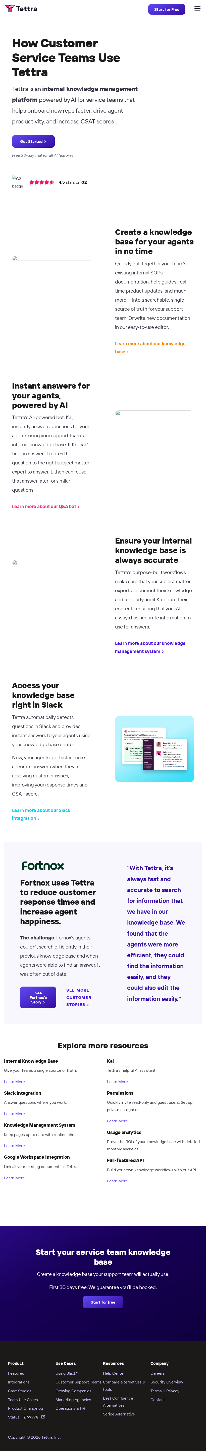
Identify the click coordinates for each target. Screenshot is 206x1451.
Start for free (103, 1302)
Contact (157, 1399)
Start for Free (166, 9)
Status (23, 1417)
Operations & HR (70, 1408)
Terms (156, 1390)
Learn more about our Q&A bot (44, 506)
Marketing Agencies (73, 1399)
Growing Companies (73, 1390)
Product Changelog (25, 1408)
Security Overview (166, 1381)
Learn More (14, 1081)
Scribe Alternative (119, 1413)
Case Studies (19, 1390)
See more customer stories (78, 997)
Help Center (114, 1373)
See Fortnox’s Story (38, 997)
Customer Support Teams (79, 1381)
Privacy (172, 1390)
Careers (157, 1373)
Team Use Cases (23, 1399)
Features (16, 1373)
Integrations (19, 1381)
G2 (84, 182)
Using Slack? (67, 1373)
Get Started (31, 141)
